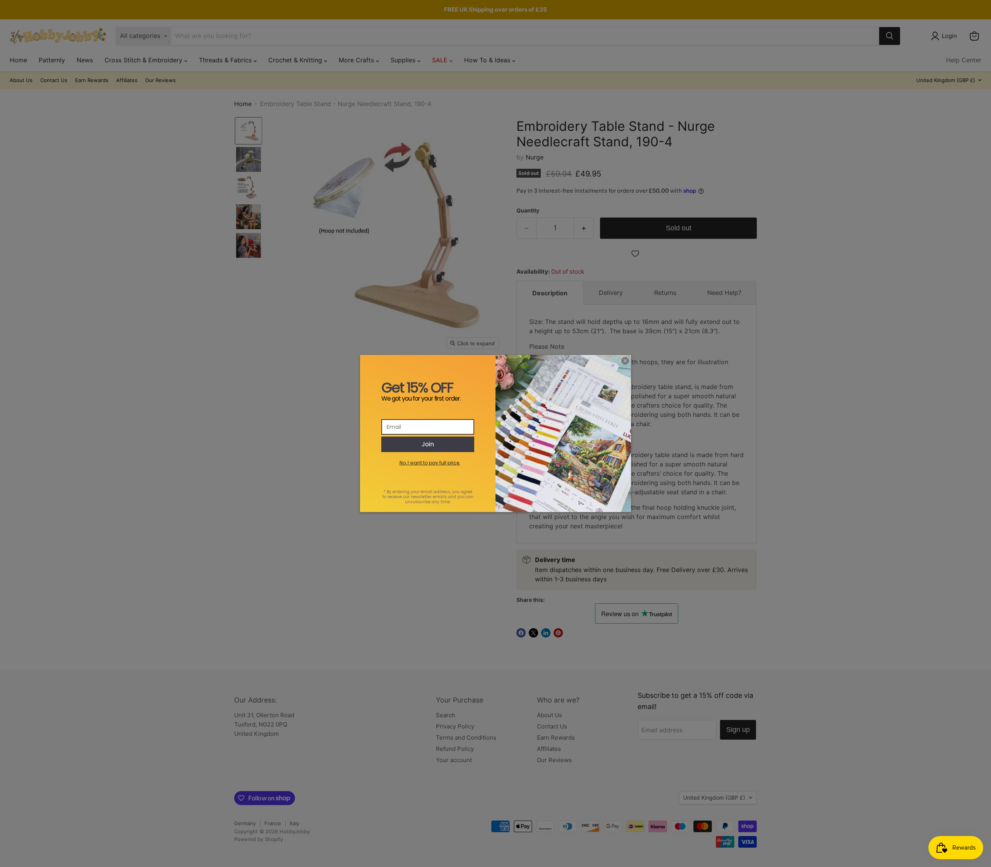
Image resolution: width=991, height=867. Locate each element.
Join (428, 444)
